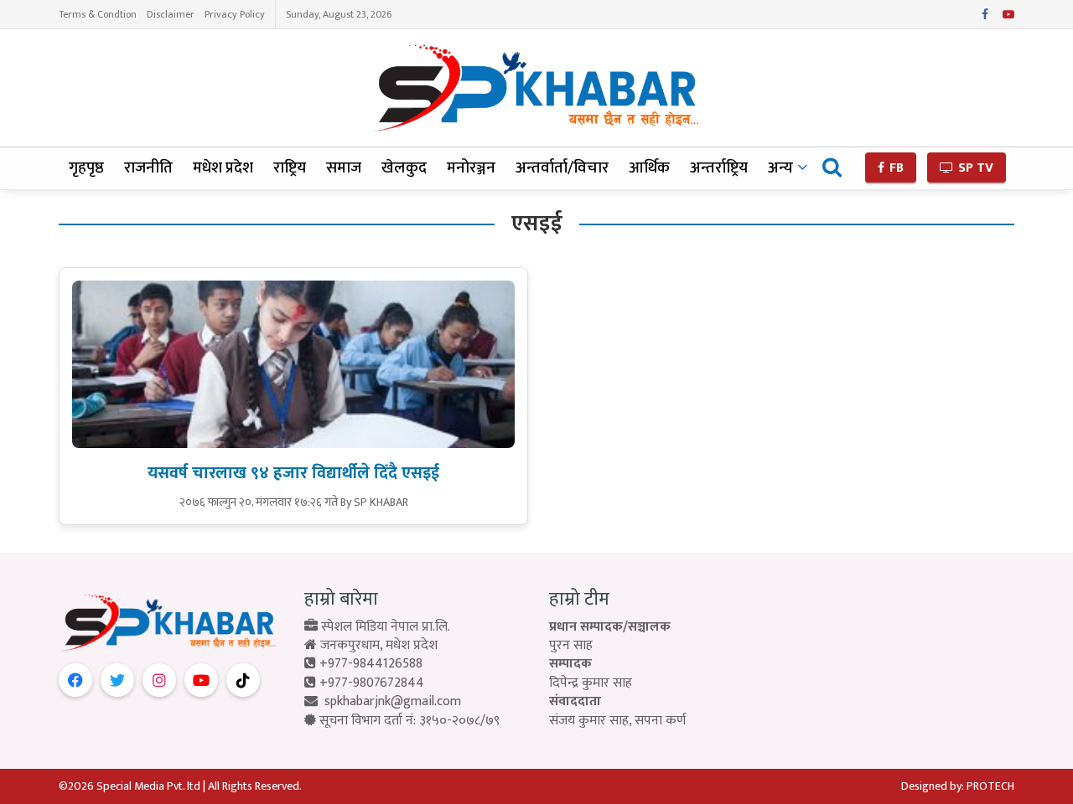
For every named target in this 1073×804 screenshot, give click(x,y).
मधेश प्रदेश (223, 168)
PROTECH (990, 786)
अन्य (780, 168)
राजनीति (148, 168)
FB (895, 168)
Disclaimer (170, 14)
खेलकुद (404, 168)
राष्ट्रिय (289, 168)
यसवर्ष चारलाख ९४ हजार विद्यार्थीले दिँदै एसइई (293, 473)
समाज (343, 168)
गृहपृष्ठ (86, 168)
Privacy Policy (235, 14)
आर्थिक (649, 168)
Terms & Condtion (98, 14)
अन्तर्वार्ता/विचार (562, 168)
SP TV (974, 168)
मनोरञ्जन (471, 168)
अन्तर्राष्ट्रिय (719, 168)
